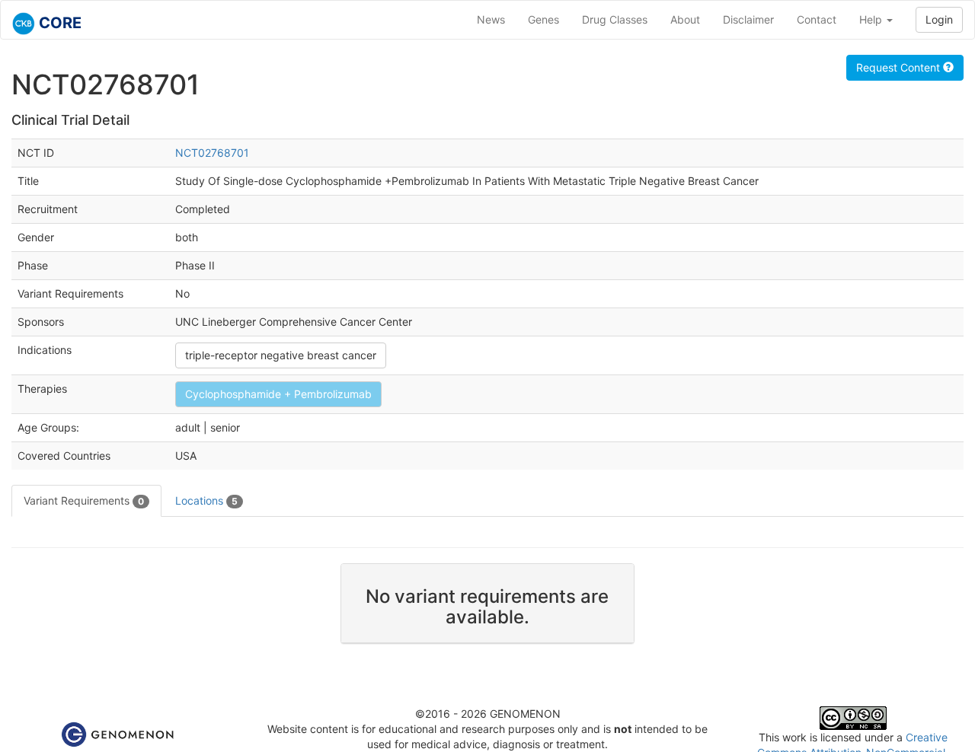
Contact (816, 19)
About (685, 19)
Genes (543, 19)
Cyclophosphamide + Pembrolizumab (278, 393)
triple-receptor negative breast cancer (280, 355)
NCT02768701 (212, 152)
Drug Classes (614, 19)
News (491, 19)
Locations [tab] (206, 500)
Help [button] (872, 19)
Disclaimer (748, 19)
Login (939, 19)
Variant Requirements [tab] (84, 500)
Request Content (899, 67)
